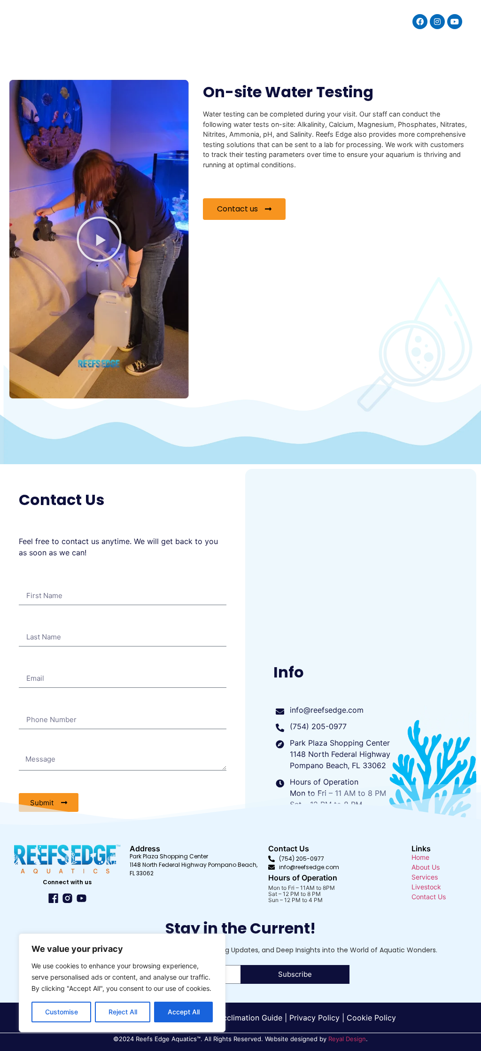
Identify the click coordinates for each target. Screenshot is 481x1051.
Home (420, 857)
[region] (122, 983)
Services (424, 877)
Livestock (426, 887)
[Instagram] (437, 21)
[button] (99, 239)
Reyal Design (347, 1039)
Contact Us (428, 897)
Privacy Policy (314, 1017)
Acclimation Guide (249, 1017)
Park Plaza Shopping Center (169, 856)
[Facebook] (419, 21)
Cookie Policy (371, 1017)
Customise (61, 1012)
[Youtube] (454, 21)
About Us (425, 867)
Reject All (123, 1012)
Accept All (184, 1012)
